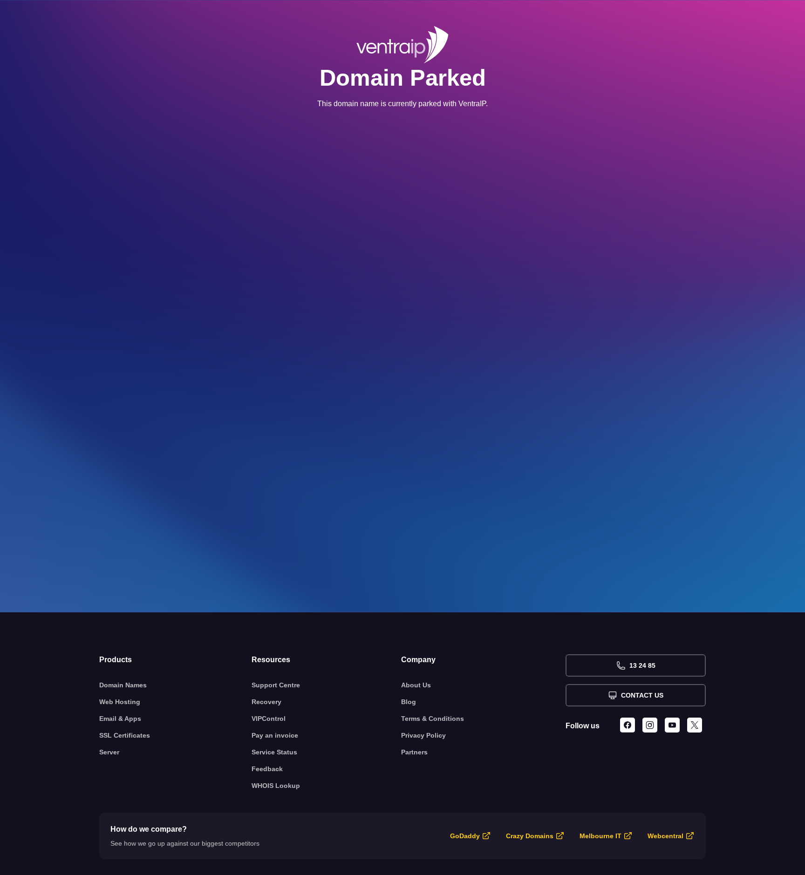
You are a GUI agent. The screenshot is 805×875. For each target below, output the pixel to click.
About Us (416, 685)
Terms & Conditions (432, 718)
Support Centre (276, 685)
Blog (408, 701)
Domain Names (123, 685)
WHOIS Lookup (276, 785)
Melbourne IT (600, 836)
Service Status (274, 752)
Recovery (266, 701)
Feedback (267, 769)
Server (109, 752)
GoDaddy (465, 836)
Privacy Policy (423, 735)
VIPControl (269, 718)
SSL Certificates (124, 735)
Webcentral (665, 836)
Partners (414, 752)
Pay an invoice (275, 735)
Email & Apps (120, 718)
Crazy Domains (529, 836)
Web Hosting (119, 701)
